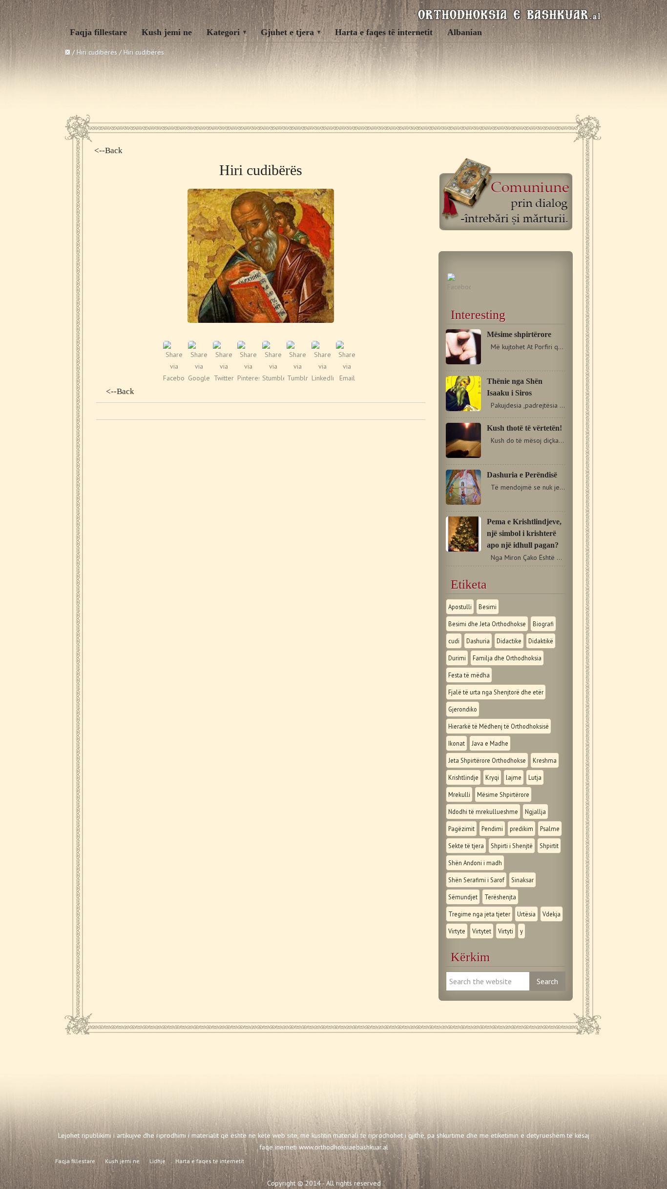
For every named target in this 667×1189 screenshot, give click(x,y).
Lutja (535, 777)
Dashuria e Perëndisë (522, 475)
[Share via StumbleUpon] (273, 378)
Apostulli (460, 607)
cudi (453, 641)
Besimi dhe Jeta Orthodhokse (487, 624)
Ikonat (456, 743)
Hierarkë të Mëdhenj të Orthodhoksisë (498, 726)
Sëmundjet (463, 897)
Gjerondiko (462, 709)
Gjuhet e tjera (287, 32)
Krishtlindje (463, 777)
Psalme (550, 828)
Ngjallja (535, 811)
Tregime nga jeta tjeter (479, 914)
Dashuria (478, 641)
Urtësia (526, 914)
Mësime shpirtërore (519, 334)
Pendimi (492, 828)
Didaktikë (540, 641)
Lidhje (157, 1161)
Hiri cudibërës (97, 52)
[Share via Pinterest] (248, 378)
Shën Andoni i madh (475, 863)
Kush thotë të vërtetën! (524, 428)
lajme (513, 777)
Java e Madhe (490, 743)
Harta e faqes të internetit (384, 32)
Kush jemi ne (167, 32)
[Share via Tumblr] (298, 378)
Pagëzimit (461, 828)
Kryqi (492, 777)
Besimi (488, 607)
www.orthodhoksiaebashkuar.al (343, 1147)
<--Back (108, 150)
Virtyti (505, 931)
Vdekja (551, 914)
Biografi (543, 624)
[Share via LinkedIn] (323, 378)
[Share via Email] (347, 378)
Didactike (509, 641)
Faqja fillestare (98, 32)
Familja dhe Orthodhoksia (507, 658)
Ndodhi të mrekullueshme (483, 811)
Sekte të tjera (466, 846)
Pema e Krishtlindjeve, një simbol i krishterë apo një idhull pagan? (524, 533)
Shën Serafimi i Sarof (476, 880)
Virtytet (481, 931)
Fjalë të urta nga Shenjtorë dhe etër (495, 692)
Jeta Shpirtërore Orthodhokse (487, 760)
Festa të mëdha (469, 675)
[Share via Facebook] (174, 378)
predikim (521, 828)
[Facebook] (459, 286)
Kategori (223, 32)
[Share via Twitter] (224, 378)
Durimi (457, 658)
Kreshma (545, 760)
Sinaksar (522, 880)
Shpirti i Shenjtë (512, 846)
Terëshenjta (500, 897)
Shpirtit (549, 846)
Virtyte (456, 931)
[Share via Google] (199, 378)
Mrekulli (459, 794)
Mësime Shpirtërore (503, 794)
